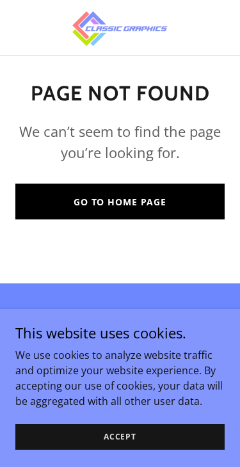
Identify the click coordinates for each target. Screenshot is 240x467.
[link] (120, 27)
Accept (120, 436)
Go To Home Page (120, 202)
